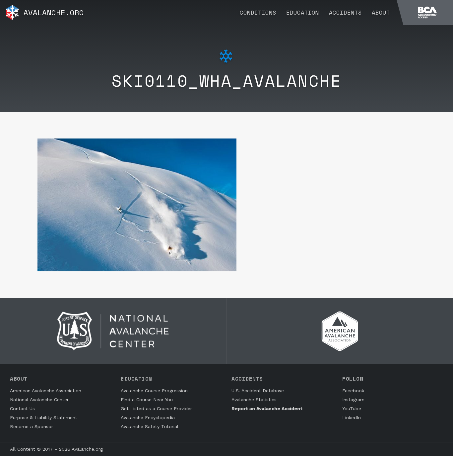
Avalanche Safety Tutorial (149, 426)
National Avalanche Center (39, 399)
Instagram (353, 399)
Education (302, 12)
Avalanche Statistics (254, 399)
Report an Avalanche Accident (266, 408)
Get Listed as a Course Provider (156, 408)
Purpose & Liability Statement (43, 417)
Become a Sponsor (31, 426)
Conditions (258, 12)
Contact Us (22, 408)
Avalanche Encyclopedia (148, 417)
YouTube (351, 408)
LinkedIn (351, 417)
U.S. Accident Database (257, 390)
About (381, 12)
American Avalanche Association (45, 390)
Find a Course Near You (147, 399)
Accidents (345, 12)
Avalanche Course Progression (154, 390)
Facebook (353, 390)
